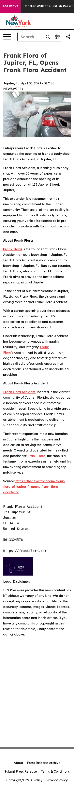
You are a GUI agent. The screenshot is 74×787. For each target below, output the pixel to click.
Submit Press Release (20, 771)
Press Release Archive (43, 763)
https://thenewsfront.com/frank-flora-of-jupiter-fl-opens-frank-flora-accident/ (34, 486)
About (18, 763)
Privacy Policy (57, 780)
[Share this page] (68, 37)
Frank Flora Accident (19, 392)
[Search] (47, 36)
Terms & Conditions (55, 771)
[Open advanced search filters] (57, 36)
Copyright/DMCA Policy (24, 780)
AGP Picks (10, 6)
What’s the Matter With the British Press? (39, 6)
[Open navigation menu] (7, 37)
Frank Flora (36, 456)
